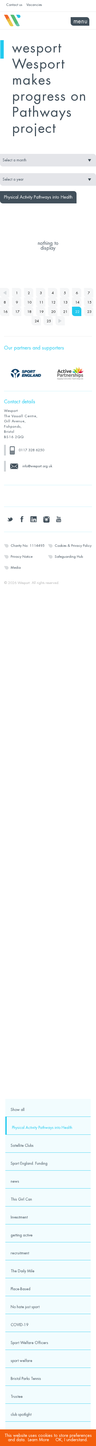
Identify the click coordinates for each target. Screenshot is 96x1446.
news (15, 1181)
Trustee (17, 1396)
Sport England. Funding (29, 1163)
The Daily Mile (22, 1271)
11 (41, 302)
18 (29, 311)
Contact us (14, 4)
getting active (22, 1235)
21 (65, 311)
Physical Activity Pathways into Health (42, 1127)
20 (53, 311)
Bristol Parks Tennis (26, 1378)
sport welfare (21, 1360)
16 (5, 311)
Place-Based (20, 1289)
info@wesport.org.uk (37, 466)
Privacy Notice (22, 556)
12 (53, 302)
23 (89, 311)
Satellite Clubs (22, 1145)
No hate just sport (25, 1307)
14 (77, 302)
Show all (18, 1109)
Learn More (38, 1440)
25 (49, 321)
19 (41, 311)
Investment (19, 1217)
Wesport (26, 20)
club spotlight (21, 1414)
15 (89, 302)
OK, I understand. (71, 1440)
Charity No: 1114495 (28, 545)
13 (65, 302)
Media (16, 567)
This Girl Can (21, 1199)
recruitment (20, 1253)
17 (17, 311)
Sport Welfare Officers (29, 1343)
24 (37, 321)
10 (29, 302)
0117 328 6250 (31, 450)
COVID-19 (20, 1325)
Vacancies (34, 4)
